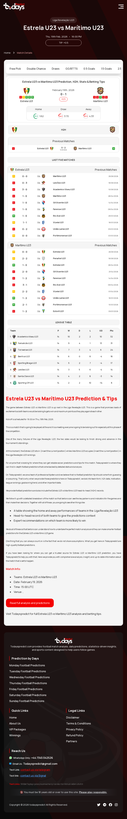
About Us (15, 723)
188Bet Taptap (27, 784)
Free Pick (15, 68)
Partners (71, 741)
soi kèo (57, 784)
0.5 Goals (89, 68)
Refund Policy (74, 735)
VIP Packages (17, 729)
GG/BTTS (71, 68)
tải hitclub (65, 784)
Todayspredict (20, 614)
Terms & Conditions (78, 723)
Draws (56, 68)
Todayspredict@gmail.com (40, 764)
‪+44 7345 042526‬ (42, 758)
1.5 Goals (106, 68)
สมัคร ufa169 (77, 784)
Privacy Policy (74, 729)
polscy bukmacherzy (43, 784)
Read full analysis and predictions (30, 603)
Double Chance (36, 68)
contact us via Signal (33, 775)
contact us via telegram (35, 769)
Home (7, 52)
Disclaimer (72, 717)
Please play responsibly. (93, 792)
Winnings (15, 735)
